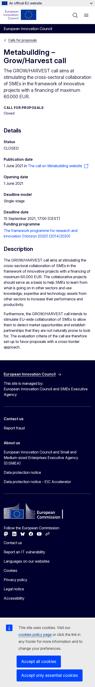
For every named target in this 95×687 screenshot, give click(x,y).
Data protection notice (22, 472)
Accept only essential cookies (49, 675)
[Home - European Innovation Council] (20, 14)
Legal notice (14, 589)
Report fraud (14, 428)
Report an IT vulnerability (24, 552)
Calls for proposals (22, 40)
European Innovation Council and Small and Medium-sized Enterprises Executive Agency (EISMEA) (41, 457)
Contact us (13, 542)
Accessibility (14, 598)
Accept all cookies (38, 661)
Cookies (10, 570)
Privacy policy (15, 579)
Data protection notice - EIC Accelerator (37, 481)
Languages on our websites (27, 561)
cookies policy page (35, 634)
